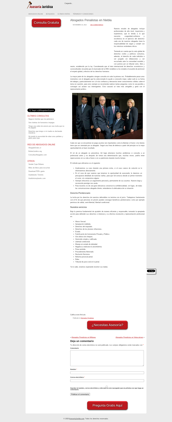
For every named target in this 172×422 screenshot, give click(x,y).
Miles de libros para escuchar (39, 168)
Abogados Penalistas (87, 318)
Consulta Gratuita (46, 22)
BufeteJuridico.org (35, 151)
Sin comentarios (96, 25)
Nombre (73, 369)
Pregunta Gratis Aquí (107, 405)
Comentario (74, 348)
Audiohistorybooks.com (37, 178)
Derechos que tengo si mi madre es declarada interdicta (45, 132)
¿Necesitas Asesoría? (107, 325)
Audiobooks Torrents (35, 175)
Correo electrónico (77, 377)
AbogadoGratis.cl (34, 148)
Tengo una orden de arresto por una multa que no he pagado (46, 127)
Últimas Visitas (64, 14)
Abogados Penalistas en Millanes (84, 337)
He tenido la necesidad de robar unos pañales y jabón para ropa (45, 137)
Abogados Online (35, 14)
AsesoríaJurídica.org (76, 419)
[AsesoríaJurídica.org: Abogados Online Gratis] (40, 8)
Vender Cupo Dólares (36, 164)
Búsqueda (50, 14)
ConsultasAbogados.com (37, 155)
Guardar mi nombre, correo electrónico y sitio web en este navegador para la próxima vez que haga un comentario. (106, 389)
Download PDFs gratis (36, 171)
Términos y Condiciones (83, 14)
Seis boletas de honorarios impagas (41, 123)
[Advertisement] (91, 45)
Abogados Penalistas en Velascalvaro (129, 337)
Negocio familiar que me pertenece (41, 119)
